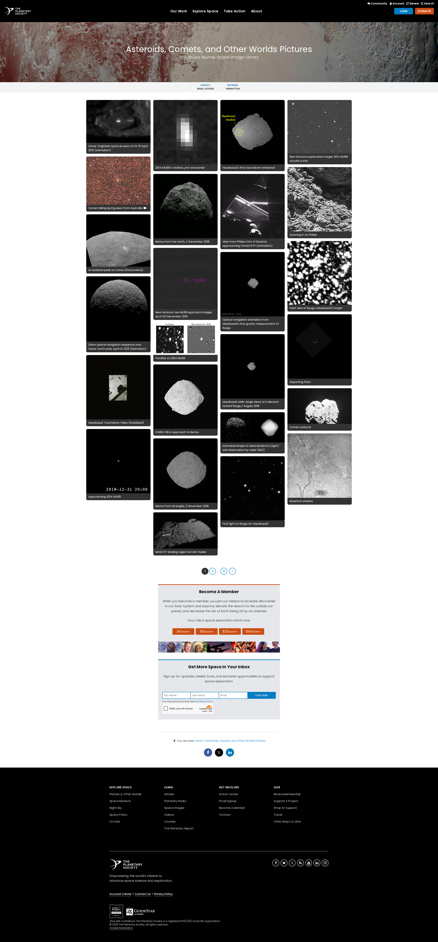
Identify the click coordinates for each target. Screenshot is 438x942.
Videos (169, 815)
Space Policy (118, 815)
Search (429, 3)
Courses (170, 822)
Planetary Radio (175, 801)
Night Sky (116, 808)
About (256, 11)
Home (199, 741)
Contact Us (143, 894)
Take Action (235, 11)
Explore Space (205, 11)
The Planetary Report (179, 828)
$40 (253, 631)
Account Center (121, 894)
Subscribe (261, 695)
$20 (230, 631)
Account (398, 3)
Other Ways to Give (287, 822)
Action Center (228, 794)
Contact (225, 815)
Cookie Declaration (121, 928)
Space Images (174, 808)
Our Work (178, 11)
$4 (183, 631)
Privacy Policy (206, 701)
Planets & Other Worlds (125, 794)
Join (404, 11)
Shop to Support (285, 808)
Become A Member (232, 808)
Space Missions (120, 801)
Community (379, 3)
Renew (414, 3)
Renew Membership (287, 794)
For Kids (115, 822)
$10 (206, 631)
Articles (169, 794)
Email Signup (228, 801)
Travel (278, 815)
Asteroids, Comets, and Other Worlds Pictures (236, 741)
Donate (424, 11)
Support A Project (286, 801)
